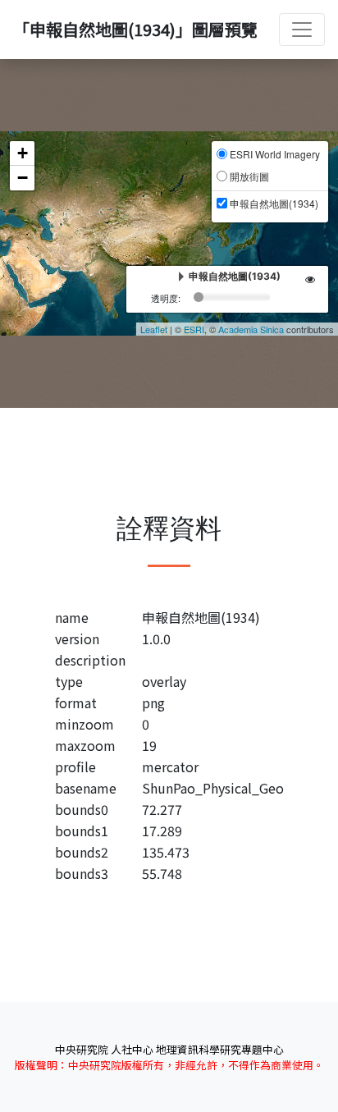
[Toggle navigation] (302, 29)
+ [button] (22, 153)
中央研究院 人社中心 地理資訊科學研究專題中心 (169, 1049)
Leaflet (153, 329)
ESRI (194, 329)
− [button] (22, 177)
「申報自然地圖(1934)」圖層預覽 (135, 29)
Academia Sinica (251, 329)
